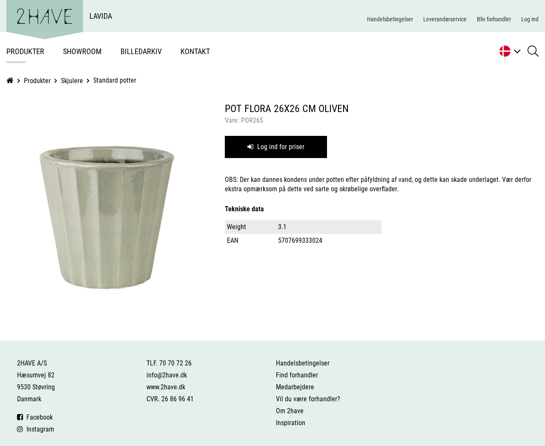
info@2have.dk (166, 375)
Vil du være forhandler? (308, 399)
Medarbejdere (295, 387)
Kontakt (195, 51)
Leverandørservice (445, 19)
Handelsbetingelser (390, 19)
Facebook (38, 417)
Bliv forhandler (494, 19)
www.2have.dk (165, 387)
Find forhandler (297, 375)
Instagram (38, 429)
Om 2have (290, 411)
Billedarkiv (141, 51)
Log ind (530, 19)
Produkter (25, 51)
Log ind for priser (279, 147)
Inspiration (290, 423)
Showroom (82, 51)
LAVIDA (100, 16)
